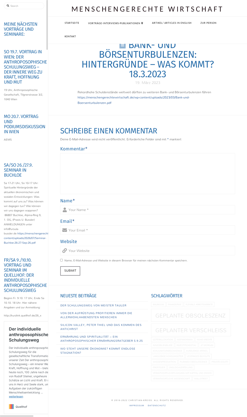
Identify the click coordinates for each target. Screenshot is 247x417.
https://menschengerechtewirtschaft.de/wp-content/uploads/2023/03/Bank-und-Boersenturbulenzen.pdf (133, 100)
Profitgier (159, 367)
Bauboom (158, 304)
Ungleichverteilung (181, 367)
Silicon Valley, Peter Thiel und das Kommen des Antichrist (101, 326)
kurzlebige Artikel (197, 351)
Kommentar (73, 149)
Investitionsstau (186, 345)
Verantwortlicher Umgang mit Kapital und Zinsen (182, 373)
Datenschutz (157, 405)
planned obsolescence (193, 362)
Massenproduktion (164, 362)
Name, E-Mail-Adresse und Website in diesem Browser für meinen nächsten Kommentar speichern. (126, 260)
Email (67, 221)
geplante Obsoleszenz (190, 315)
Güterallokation (163, 339)
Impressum (136, 405)
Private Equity (219, 362)
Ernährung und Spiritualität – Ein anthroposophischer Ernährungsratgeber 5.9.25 (101, 338)
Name (67, 200)
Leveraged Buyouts (198, 356)
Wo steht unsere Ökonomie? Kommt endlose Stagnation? (97, 350)
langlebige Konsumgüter (168, 356)
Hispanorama (185, 339)
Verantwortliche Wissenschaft (171, 378)
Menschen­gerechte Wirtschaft (147, 10)
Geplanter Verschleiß (191, 330)
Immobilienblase (163, 345)
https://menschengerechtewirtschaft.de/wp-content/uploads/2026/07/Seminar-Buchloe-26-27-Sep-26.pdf (38, 238)
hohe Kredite (204, 339)
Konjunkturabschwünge (167, 351)
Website (68, 241)
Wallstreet (201, 378)
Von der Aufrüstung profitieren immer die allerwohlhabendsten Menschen (96, 315)
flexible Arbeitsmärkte (199, 304)
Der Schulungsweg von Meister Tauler (93, 305)
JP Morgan (206, 345)
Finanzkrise (174, 304)
